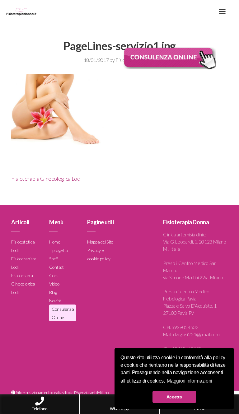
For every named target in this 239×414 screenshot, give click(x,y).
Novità (55, 300)
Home (54, 241)
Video (54, 283)
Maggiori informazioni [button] (189, 381)
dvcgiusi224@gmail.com (196, 334)
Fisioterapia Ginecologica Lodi (46, 178)
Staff (53, 258)
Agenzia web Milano (92, 392)
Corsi (54, 275)
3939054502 (184, 327)
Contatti (56, 267)
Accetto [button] (174, 396)
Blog (53, 292)
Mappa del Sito (100, 241)
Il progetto (58, 250)
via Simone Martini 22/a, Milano (193, 277)
